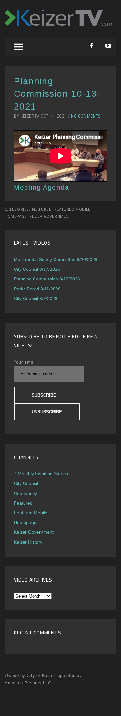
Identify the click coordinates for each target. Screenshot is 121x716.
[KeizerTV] (58, 24)
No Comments (86, 116)
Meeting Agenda (41, 187)
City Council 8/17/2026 (37, 269)
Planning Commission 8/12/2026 (47, 278)
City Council (26, 483)
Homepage (16, 216)
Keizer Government (50, 216)
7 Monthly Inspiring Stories (41, 473)
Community (25, 493)
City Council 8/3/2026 (35, 298)
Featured (42, 209)
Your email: (25, 361)
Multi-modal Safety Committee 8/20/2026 (55, 259)
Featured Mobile (73, 209)
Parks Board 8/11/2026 (37, 288)
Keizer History (28, 541)
